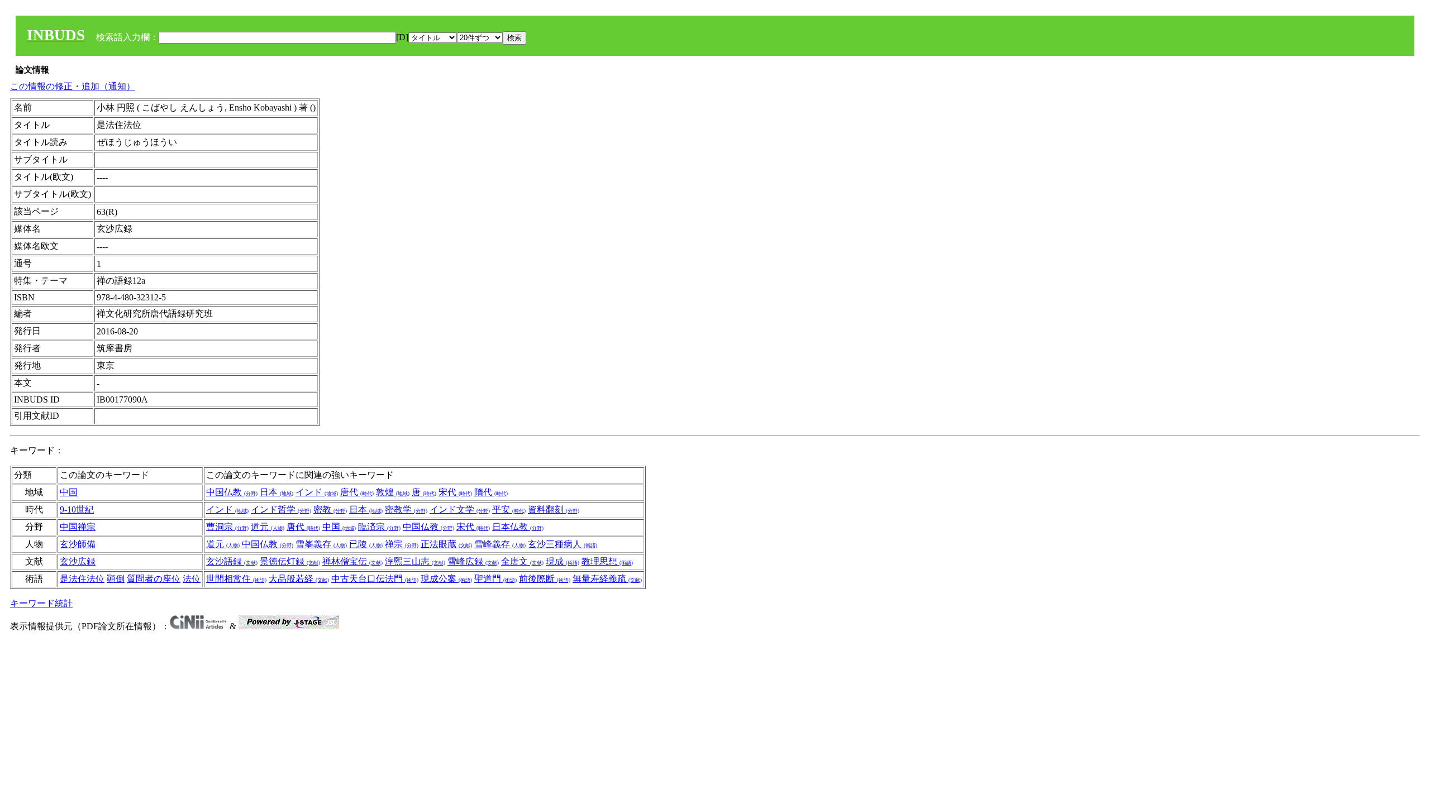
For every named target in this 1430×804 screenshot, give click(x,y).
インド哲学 (281, 509)
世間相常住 (236, 578)
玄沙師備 (78, 544)
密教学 (406, 509)
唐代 (357, 492)
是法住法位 (82, 578)
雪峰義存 (500, 544)
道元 (267, 527)
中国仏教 (232, 492)
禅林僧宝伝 (352, 561)
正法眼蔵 (446, 544)
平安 (509, 509)
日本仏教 (518, 527)
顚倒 (116, 578)
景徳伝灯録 (290, 561)
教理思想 (607, 561)
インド (316, 492)
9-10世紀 (77, 509)
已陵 (366, 544)
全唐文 (522, 561)
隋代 (491, 492)
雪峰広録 (473, 561)
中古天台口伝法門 (374, 578)
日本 (276, 492)
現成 (562, 561)
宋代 (455, 492)
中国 (69, 492)
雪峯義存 (321, 544)
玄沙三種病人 (562, 544)
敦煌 (392, 492)
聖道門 (495, 578)
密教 (330, 509)
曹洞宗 (227, 527)
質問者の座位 (153, 578)
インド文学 (460, 509)
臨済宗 (379, 527)
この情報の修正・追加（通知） (72, 86)
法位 (192, 578)
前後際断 (544, 578)
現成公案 (446, 578)
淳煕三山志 (415, 561)
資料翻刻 (553, 509)
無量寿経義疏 (607, 578)
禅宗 (401, 544)
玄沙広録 (78, 561)
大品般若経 (299, 578)
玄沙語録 (232, 561)
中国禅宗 (78, 527)
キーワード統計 (41, 603)
